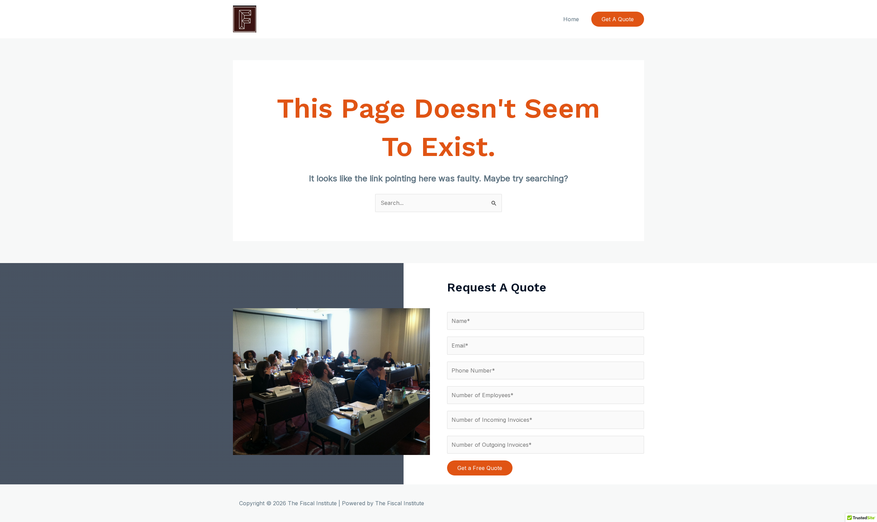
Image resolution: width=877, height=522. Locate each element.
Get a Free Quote (479, 468)
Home (571, 19)
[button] (617, 19)
